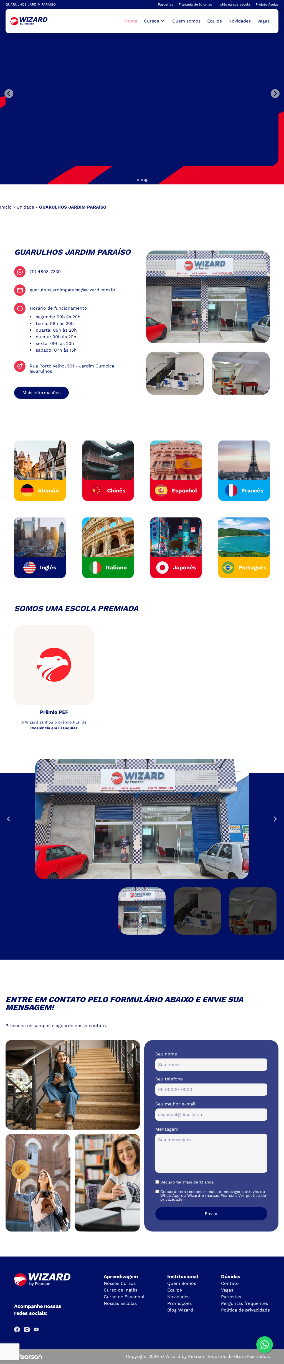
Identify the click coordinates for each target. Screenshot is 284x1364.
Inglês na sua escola (233, 4)
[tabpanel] (145, 93)
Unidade (25, 207)
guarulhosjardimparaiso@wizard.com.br (73, 289)
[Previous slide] (8, 93)
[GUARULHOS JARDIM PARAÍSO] (28, 21)
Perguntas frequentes (244, 1303)
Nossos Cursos (120, 1283)
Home (131, 21)
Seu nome (166, 1054)
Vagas (263, 21)
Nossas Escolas (120, 1303)
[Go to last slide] (8, 818)
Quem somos (186, 21)
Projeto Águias (267, 4)
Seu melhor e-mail (175, 1104)
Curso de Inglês (120, 1290)
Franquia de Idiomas (195, 4)
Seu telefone (169, 1079)
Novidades (240, 21)
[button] (142, 911)
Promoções (179, 1303)
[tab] (138, 180)
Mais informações (41, 392)
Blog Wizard (180, 1310)
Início (6, 207)
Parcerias (165, 4)
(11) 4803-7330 (45, 271)
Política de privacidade (245, 1310)
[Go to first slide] (275, 93)
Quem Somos (181, 1283)
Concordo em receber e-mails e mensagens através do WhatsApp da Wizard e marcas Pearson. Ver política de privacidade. (213, 1195)
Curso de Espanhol (124, 1296)
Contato (230, 1283)
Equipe (214, 21)
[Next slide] (275, 818)
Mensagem (166, 1129)
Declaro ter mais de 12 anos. (187, 1182)
